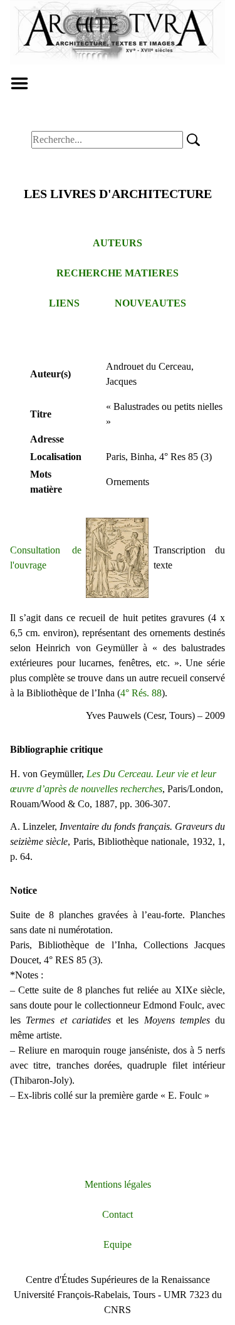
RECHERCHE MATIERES (117, 273)
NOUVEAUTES (150, 303)
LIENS (64, 303)
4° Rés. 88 (141, 693)
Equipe (117, 1244)
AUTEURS (117, 243)
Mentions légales (118, 1184)
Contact (117, 1214)
